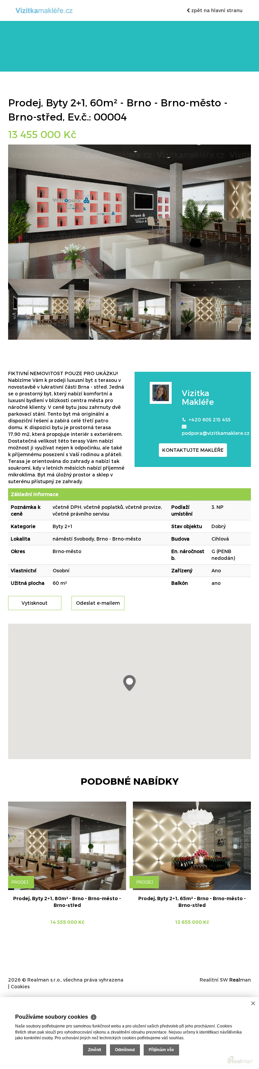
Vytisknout (35, 603)
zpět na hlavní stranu (216, 10)
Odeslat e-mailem (98, 603)
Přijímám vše (161, 1049)
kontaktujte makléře (193, 450)
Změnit (94, 1049)
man (240, 980)
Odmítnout (125, 1049)
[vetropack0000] (129, 211)
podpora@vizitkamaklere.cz (216, 433)
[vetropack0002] (129, 309)
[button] (129, 683)
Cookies (20, 986)
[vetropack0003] (210, 309)
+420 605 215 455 (210, 419)
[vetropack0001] (48, 309)
